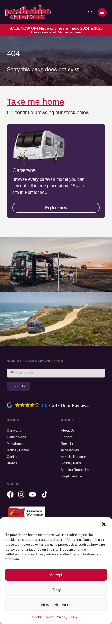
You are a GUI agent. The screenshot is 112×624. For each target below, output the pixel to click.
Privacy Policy (67, 617)
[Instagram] (21, 494)
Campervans (16, 437)
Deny (56, 589)
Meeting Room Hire (75, 470)
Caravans (14, 431)
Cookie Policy (42, 617)
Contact (12, 457)
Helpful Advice (71, 476)
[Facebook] (10, 494)
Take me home (35, 102)
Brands (12, 463)
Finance (67, 437)
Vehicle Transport (74, 457)
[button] (104, 524)
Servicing (68, 444)
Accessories (70, 450)
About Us (67, 431)
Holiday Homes (18, 450)
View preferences (56, 604)
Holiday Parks (71, 463)
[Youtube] (32, 494)
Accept (56, 574)
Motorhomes (16, 444)
